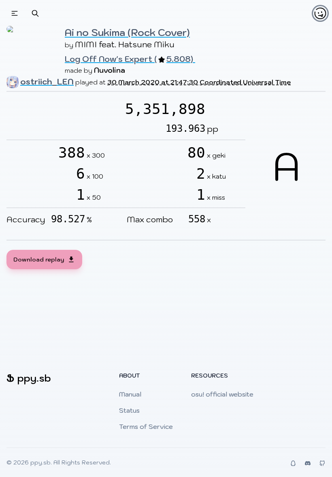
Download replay (38, 259)
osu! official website (222, 394)
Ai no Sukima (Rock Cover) (127, 32)
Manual (130, 394)
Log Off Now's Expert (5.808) (130, 59)
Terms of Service (146, 426)
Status (129, 410)
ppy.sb (40, 462)
